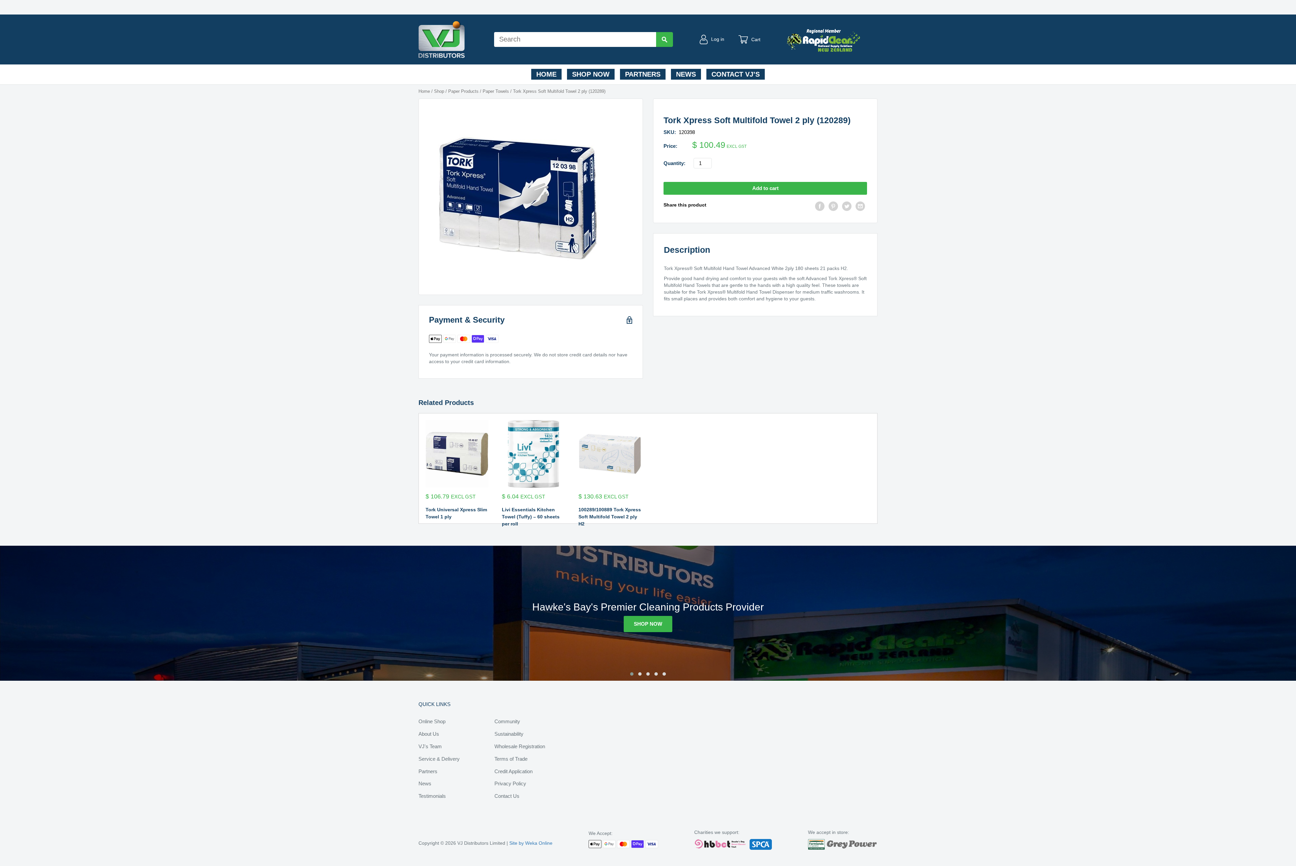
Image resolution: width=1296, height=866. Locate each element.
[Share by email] (860, 207)
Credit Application (513, 771)
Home (546, 74)
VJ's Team (430, 746)
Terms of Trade (511, 759)
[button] (632, 674)
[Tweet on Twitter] (847, 207)
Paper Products (463, 91)
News (686, 74)
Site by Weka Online (530, 843)
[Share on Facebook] (820, 207)
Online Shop (432, 721)
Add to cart (765, 188)
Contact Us (506, 796)
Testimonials (432, 796)
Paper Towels (496, 91)
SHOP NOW (648, 624)
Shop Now (591, 74)
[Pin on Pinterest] (833, 207)
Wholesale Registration (519, 746)
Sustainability (508, 734)
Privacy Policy (510, 783)
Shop (439, 91)
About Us (428, 734)
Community (507, 721)
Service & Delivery (439, 759)
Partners (642, 74)
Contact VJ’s (735, 74)
